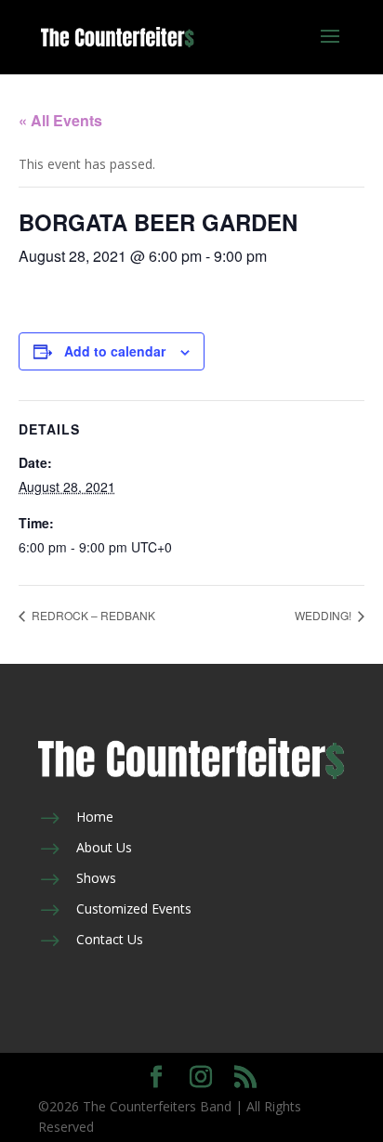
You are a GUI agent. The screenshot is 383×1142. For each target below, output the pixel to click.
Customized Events (134, 908)
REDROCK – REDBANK (92, 615)
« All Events (60, 120)
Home (94, 816)
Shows (96, 878)
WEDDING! (324, 615)
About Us (104, 847)
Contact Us (109, 939)
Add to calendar (114, 351)
